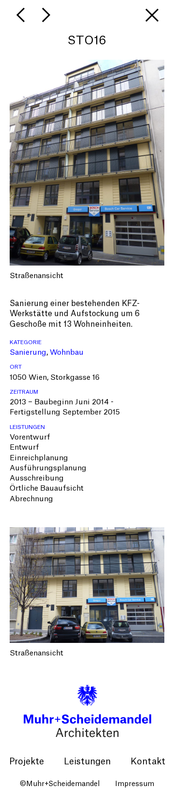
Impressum (134, 784)
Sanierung (28, 352)
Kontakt (147, 761)
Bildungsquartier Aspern (46, 15)
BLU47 (22, 15)
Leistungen (87, 761)
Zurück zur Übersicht (152, 15)
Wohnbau (67, 352)
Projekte (26, 761)
